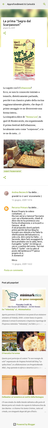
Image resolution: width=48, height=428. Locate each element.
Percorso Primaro (20, 207)
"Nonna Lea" (31, 117)
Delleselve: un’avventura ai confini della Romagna (23, 397)
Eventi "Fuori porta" (12, 171)
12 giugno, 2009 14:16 (22, 200)
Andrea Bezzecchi (20, 192)
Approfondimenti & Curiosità (21, 4)
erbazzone (25, 88)
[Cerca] (44, 4)
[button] (4, 33)
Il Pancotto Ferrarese (11, 353)
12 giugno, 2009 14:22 (22, 264)
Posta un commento (13, 270)
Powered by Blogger (25, 424)
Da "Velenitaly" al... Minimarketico (16, 309)
